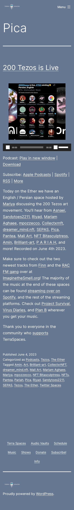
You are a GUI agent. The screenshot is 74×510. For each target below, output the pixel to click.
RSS (6, 181)
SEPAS (43, 229)
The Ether (58, 359)
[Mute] (55, 147)
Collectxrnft (52, 223)
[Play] (8, 147)
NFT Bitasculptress (51, 236)
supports (40, 333)
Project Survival (56, 303)
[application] (37, 147)
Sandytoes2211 (16, 216)
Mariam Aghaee (54, 370)
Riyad (37, 216)
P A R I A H (46, 242)
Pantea (9, 236)
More (18, 181)
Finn (42, 265)
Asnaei (59, 210)
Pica (55, 229)
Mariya (9, 204)
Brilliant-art (24, 242)
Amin (7, 242)
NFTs (65, 375)
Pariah (18, 380)
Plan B (41, 310)
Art (26, 364)
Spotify (60, 174)
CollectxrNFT (57, 364)
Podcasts (32, 359)
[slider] (64, 147)
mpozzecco (29, 223)
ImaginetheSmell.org (21, 278)
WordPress (44, 494)
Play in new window (37, 158)
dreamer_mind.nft (18, 229)
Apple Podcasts (37, 174)
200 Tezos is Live (31, 67)
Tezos (45, 359)
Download (12, 164)
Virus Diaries (14, 310)
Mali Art (25, 236)
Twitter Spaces (50, 385)
